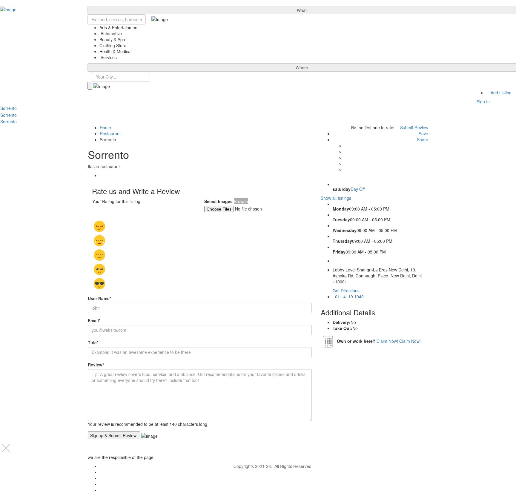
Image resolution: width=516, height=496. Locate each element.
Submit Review (413, 127)
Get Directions (346, 291)
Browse (241, 201)
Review (96, 365)
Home (105, 127)
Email (94, 320)
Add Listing (500, 93)
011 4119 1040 (349, 297)
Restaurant (110, 133)
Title (93, 342)
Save (422, 133)
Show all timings (336, 198)
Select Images (218, 201)
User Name (99, 298)
